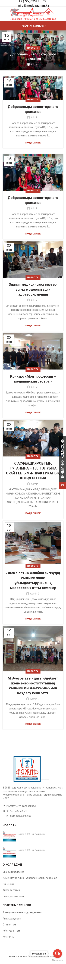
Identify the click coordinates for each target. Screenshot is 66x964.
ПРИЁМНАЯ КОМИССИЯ (33, 26)
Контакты (8, 936)
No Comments (39, 834)
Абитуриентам (11, 930)
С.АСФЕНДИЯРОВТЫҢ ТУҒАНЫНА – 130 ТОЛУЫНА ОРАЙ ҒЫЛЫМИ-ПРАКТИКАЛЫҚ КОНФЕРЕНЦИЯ (33, 470)
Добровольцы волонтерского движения (33, 56)
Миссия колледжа (13, 872)
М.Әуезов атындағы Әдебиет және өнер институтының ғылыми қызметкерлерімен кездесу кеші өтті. (33, 685)
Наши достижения (13, 896)
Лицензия (8, 884)
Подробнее (33, 143)
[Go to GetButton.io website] (57, 960)
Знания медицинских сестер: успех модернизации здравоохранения (33, 289)
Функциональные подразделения (22, 912)
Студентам (9, 924)
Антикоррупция (12, 918)
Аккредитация (11, 890)
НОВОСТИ (33, 48)
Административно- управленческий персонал (30, 878)
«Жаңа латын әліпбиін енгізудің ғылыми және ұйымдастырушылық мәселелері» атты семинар (33, 580)
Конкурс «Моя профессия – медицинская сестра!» (33, 378)
